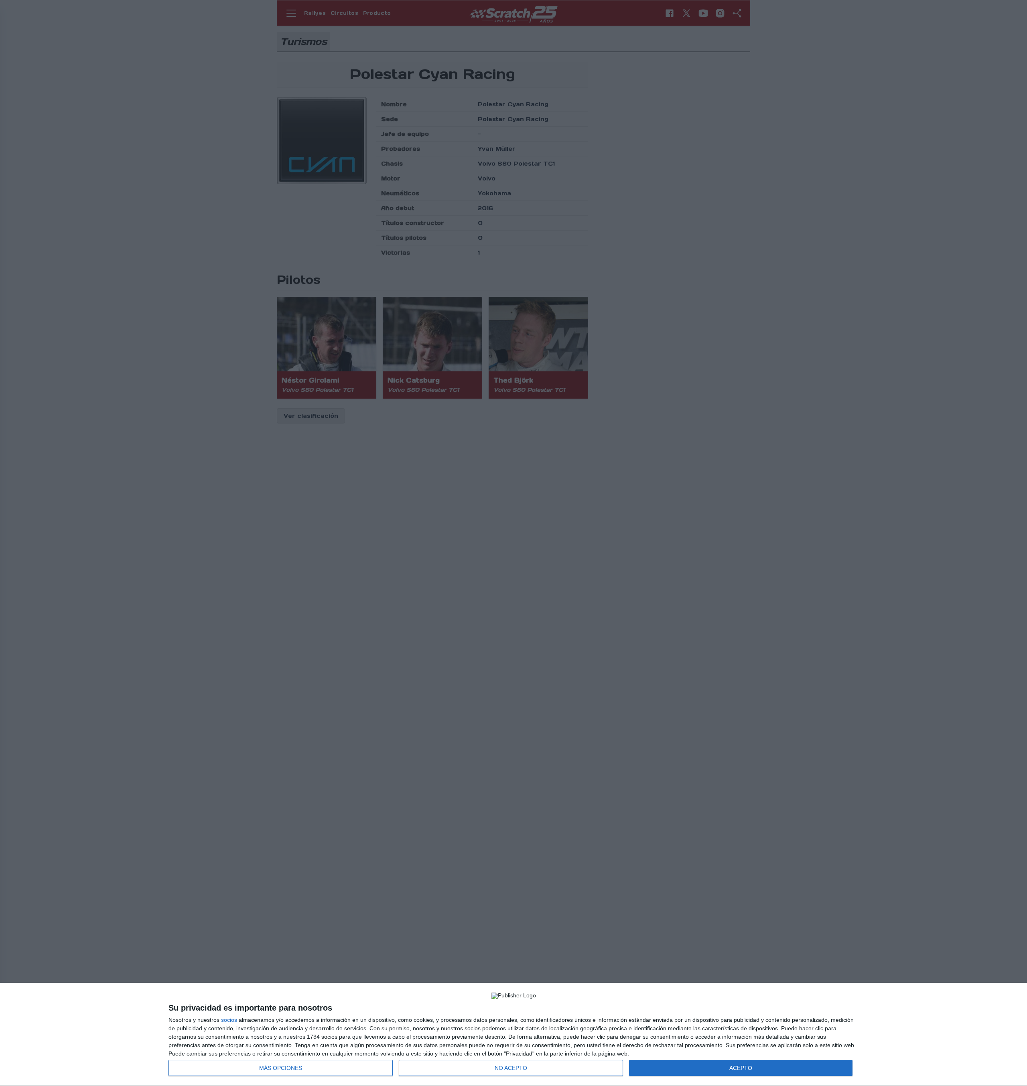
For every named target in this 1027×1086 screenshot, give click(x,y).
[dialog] (513, 1034)
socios (229, 1020)
